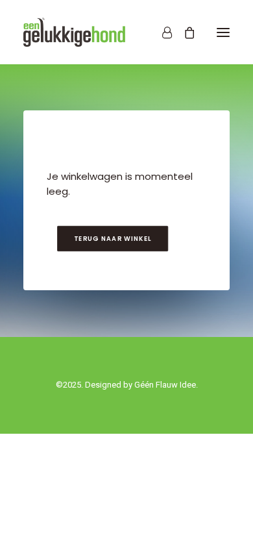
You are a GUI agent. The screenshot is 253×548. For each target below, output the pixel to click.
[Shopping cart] (183, 32)
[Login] (161, 32)
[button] (223, 32)
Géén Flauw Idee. (166, 385)
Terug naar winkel (112, 238)
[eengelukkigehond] (74, 32)
